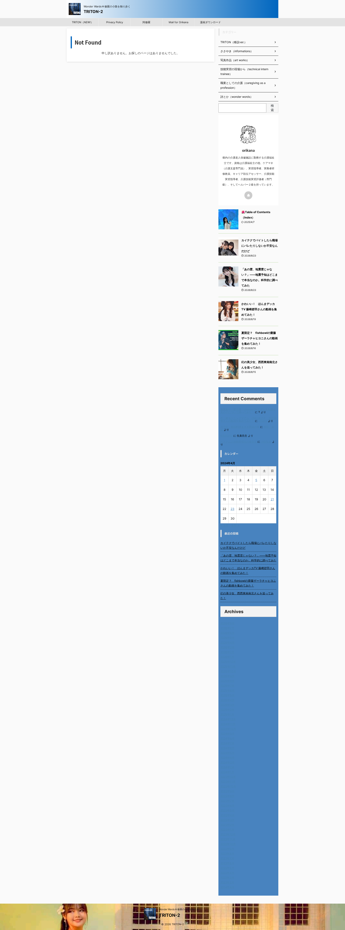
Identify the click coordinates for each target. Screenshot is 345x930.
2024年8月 (227, 738)
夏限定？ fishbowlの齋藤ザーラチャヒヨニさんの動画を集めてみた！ (259, 338)
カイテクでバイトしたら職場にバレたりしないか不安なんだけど (259, 245)
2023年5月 (227, 810)
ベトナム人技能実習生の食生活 (238, 441)
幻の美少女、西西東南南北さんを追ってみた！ (247, 596)
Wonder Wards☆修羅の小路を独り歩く (180, 909)
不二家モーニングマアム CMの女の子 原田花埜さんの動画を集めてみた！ (248, 419)
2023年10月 (228, 786)
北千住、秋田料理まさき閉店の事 (239, 426)
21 (272, 499)
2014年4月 (227, 887)
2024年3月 (227, 762)
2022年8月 (227, 853)
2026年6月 (227, 633)
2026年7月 (227, 628)
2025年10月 (228, 671)
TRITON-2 (93, 11)
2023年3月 (227, 820)
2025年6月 (227, 690)
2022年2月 (227, 882)
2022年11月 (227, 839)
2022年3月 (227, 877)
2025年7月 (227, 685)
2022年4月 (227, 872)
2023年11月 (228, 781)
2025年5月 (227, 695)
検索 (272, 108)
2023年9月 (227, 791)
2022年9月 (227, 848)
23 (232, 509)
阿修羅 (146, 22)
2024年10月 (228, 728)
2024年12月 (228, 719)
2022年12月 (228, 834)
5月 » (235, 525)
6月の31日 (226, 435)
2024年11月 (228, 724)
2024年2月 (227, 767)
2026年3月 (227, 647)
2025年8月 (227, 681)
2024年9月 (227, 733)
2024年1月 (227, 772)
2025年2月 (227, 709)
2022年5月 (227, 868)
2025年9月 (227, 676)
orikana (262, 420)
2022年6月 (227, 863)
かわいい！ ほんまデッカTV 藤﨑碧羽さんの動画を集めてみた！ (259, 309)
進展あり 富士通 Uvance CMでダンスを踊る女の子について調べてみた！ (248, 411)
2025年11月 (228, 666)
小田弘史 (266, 441)
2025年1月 (227, 714)
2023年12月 (228, 776)
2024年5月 (227, 752)
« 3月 (224, 525)
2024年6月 (227, 748)
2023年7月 (227, 800)
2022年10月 (228, 844)
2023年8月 (227, 796)
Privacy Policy (114, 22)
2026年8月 (227, 623)
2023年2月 (227, 824)
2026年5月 (227, 637)
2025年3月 (227, 704)
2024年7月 (227, 743)
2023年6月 (227, 805)
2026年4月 (227, 642)
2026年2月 (227, 652)
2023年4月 (227, 815)
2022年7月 (227, 858)
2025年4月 (227, 700)
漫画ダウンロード (210, 22)
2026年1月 (227, 657)
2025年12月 (228, 661)
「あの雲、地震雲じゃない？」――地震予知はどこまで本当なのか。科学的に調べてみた (248, 558)
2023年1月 (227, 829)
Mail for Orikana (178, 22)
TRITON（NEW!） (82, 22)
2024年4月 (227, 757)
